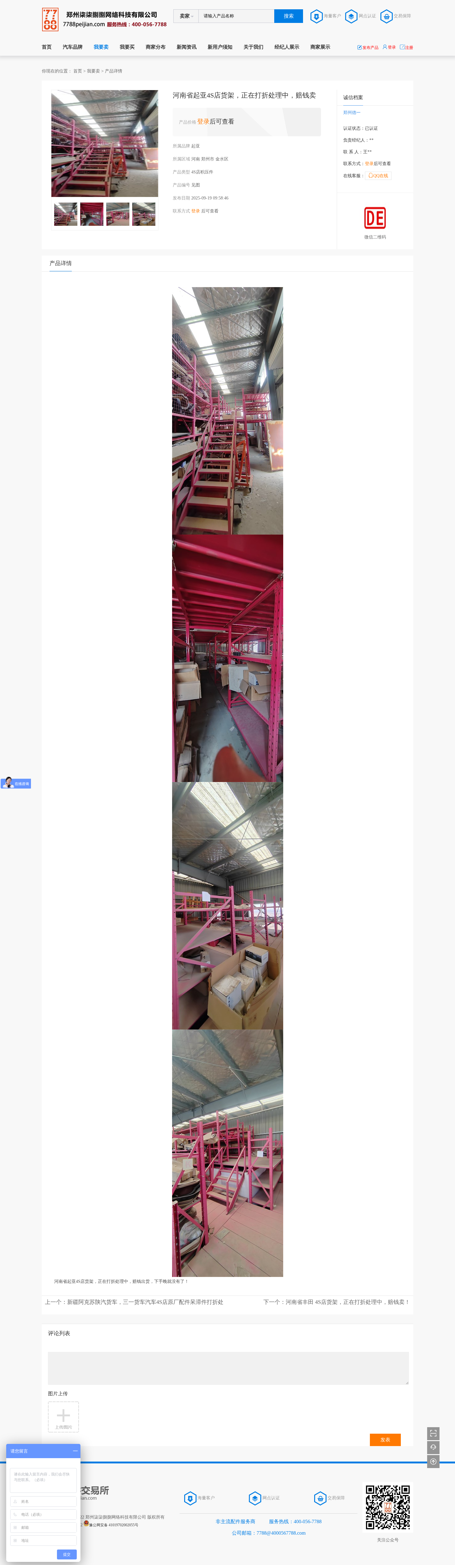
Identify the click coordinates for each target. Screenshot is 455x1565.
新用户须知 (220, 47)
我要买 (127, 47)
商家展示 (320, 47)
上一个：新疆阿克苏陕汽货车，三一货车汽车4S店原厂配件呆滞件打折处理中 (134, 1302)
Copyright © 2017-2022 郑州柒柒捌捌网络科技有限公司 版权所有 (103, 1517)
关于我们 (253, 47)
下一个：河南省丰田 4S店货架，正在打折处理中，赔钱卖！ (336, 1302)
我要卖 (101, 47)
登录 (203, 121)
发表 (385, 1439)
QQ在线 (378, 175)
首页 (47, 47)
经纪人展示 (287, 47)
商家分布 (156, 47)
